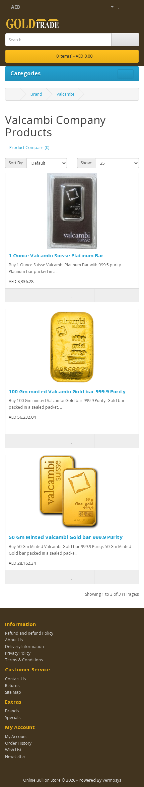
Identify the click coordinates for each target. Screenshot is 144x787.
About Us (14, 640)
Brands (12, 711)
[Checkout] (134, 6)
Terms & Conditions (24, 660)
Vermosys (111, 780)
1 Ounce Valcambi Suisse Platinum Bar (56, 255)
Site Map (13, 692)
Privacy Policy (17, 653)
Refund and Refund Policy (29, 633)
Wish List (13, 750)
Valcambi (65, 94)
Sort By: (16, 163)
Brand (36, 94)
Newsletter (15, 756)
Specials (12, 717)
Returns (12, 685)
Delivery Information (24, 646)
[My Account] (109, 6)
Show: (86, 163)
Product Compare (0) (29, 147)
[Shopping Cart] (126, 6)
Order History (18, 743)
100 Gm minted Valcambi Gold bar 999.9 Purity (67, 391)
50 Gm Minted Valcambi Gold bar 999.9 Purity (66, 537)
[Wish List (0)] (119, 6)
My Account (16, 736)
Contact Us (15, 679)
